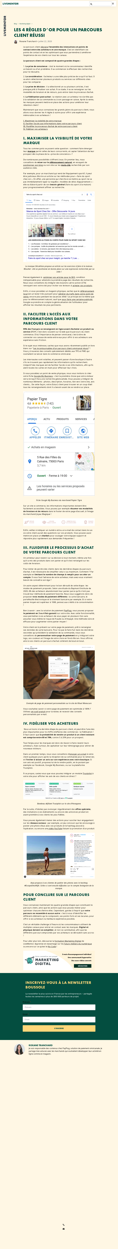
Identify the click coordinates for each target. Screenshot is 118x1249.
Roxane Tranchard (28, 41)
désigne (44, 47)
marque (31, 151)
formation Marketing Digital (68, 941)
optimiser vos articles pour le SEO (59, 277)
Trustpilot (87, 773)
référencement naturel (60, 162)
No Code (52, 946)
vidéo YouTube (55, 828)
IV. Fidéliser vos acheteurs (35, 129)
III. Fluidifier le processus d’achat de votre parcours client (50, 126)
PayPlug (67, 610)
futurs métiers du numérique (78, 944)
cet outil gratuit (38, 711)
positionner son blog (33, 165)
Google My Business (43, 376)
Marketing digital (24, 24)
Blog (15, 24)
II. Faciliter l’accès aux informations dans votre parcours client (52, 123)
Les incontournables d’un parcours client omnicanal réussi (60, 348)
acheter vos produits (82, 285)
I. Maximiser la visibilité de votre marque (42, 121)
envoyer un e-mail (77, 754)
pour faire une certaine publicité (77, 299)
